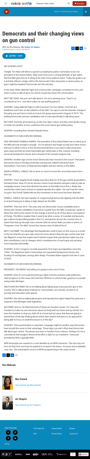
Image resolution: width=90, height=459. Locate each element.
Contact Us (73, 434)
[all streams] (86, 11)
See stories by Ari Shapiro (28, 405)
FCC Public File (39, 428)
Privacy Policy (57, 434)
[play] (6, 11)
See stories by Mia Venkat (28, 385)
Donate (80, 3)
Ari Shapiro (35, 47)
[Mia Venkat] (7, 383)
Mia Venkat (25, 47)
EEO (35, 434)
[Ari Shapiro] (7, 403)
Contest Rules (57, 428)
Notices (72, 428)
